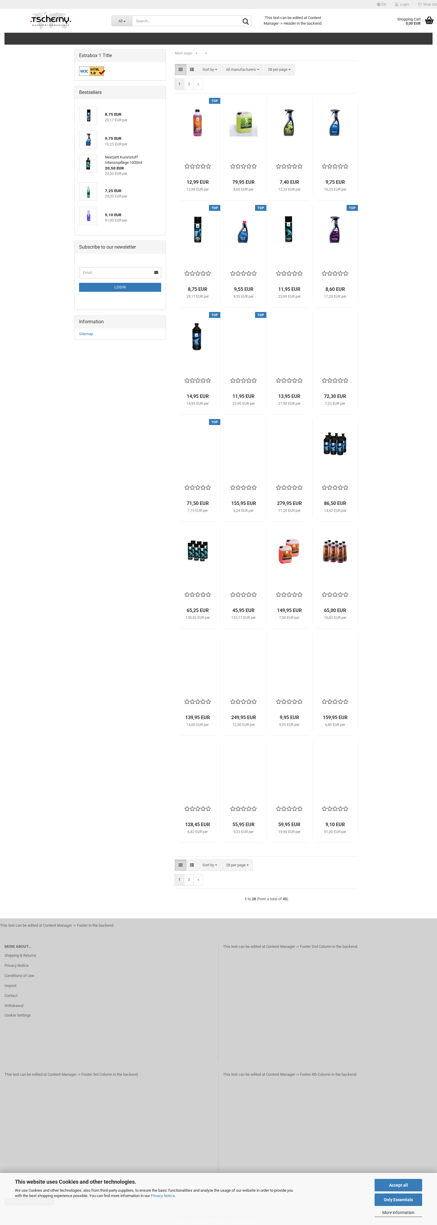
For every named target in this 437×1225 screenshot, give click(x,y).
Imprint (10, 986)
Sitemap (86, 334)
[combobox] (210, 70)
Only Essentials (398, 1199)
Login (120, 287)
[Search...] (245, 21)
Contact (11, 995)
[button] (381, 4)
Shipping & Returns (20, 955)
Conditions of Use (19, 975)
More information (398, 1212)
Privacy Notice (163, 1195)
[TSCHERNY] (51, 21)
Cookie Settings (17, 1015)
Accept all (398, 1185)
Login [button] (403, 4)
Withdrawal (13, 1005)
